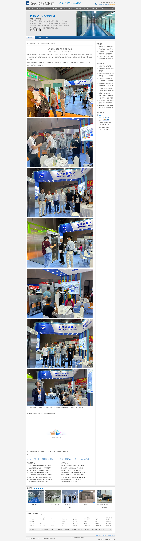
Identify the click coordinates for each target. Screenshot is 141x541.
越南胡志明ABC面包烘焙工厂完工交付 (38, 481)
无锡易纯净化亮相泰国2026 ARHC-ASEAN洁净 (40, 479)
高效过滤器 (75, 523)
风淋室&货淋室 (43, 518)
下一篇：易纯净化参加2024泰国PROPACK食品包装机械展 (74, 459)
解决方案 (62, 8)
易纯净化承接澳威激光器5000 (106, 66)
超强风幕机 (97, 521)
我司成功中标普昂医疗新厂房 (106, 100)
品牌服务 (70, 8)
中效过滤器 (75, 521)
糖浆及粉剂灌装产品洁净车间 (53, 505)
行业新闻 (39, 37)
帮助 (103, 535)
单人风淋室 (42, 519)
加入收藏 (103, 2)
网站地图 (109, 535)
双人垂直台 (53, 523)
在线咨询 (94, 529)
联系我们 (87, 529)
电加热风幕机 (98, 523)
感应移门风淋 (42, 523)
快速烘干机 (108, 525)
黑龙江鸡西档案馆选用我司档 (106, 54)
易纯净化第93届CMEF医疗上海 (106, 73)
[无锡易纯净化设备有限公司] (27, 4)
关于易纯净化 (98, 535)
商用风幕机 (97, 519)
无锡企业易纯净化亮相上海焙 (106, 68)
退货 (105, 535)
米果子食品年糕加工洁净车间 (106, 51)
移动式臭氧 (108, 519)
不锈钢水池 (86, 523)
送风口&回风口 (87, 518)
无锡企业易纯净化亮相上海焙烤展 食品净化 (39, 470)
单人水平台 (53, 521)
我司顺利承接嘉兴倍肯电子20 (106, 107)
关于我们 (86, 8)
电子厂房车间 (31, 519)
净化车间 (30, 518)
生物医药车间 (31, 523)
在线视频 (78, 8)
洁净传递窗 (64, 518)
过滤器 (74, 518)
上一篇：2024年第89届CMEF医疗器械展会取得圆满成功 (41, 459)
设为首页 (108, 2)
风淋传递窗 (64, 523)
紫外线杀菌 (108, 521)
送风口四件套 (87, 519)
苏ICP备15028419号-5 (79, 537)
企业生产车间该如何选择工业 (106, 85)
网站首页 (30, 8)
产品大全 (38, 8)
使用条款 (44, 538)
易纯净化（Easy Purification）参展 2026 (38, 472)
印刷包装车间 (31, 525)
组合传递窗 (64, 525)
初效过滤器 (75, 519)
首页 (39, 43)
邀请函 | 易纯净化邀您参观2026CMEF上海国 (39, 477)
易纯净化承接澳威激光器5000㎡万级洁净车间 (39, 468)
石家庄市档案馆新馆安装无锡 (106, 58)
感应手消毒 (108, 523)
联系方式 (113, 2)
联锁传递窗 (64, 519)
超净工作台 (53, 518)
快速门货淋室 (42, 525)
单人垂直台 (53, 519)
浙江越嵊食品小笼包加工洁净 (106, 49)
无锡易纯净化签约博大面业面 (106, 95)
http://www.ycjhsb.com (36, 454)
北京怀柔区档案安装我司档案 (106, 56)
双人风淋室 (42, 521)
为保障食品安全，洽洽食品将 (106, 80)
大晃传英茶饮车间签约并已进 (106, 98)
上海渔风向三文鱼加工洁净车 (106, 46)
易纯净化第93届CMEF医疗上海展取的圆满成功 (40, 475)
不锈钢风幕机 (98, 525)
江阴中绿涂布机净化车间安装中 (69, 481)
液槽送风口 (86, 521)
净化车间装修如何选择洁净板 (106, 83)
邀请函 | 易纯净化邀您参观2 (106, 76)
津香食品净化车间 (36, 505)
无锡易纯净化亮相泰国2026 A (106, 78)
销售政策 (53, 538)
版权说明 (49, 538)
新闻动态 (54, 8)
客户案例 (46, 8)
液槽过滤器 (75, 525)
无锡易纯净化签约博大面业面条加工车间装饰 (39, 465)
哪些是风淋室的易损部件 (105, 93)
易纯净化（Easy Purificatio (105, 71)
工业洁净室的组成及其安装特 (106, 90)
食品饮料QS (31, 521)
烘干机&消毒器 (109, 518)
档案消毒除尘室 (87, 505)
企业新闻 (30, 37)
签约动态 (48, 37)
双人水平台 (53, 525)
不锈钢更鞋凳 (87, 525)
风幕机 (96, 518)
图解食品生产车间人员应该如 (106, 88)
